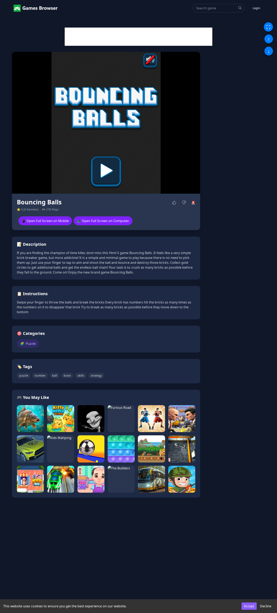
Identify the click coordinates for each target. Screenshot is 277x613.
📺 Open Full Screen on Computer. (103, 221)
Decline (265, 606)
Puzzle (28, 343)
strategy (96, 375)
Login (256, 8)
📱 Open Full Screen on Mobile (45, 221)
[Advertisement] (138, 37)
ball (54, 375)
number (40, 375)
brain (67, 375)
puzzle (23, 375)
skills (80, 375)
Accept (249, 606)
